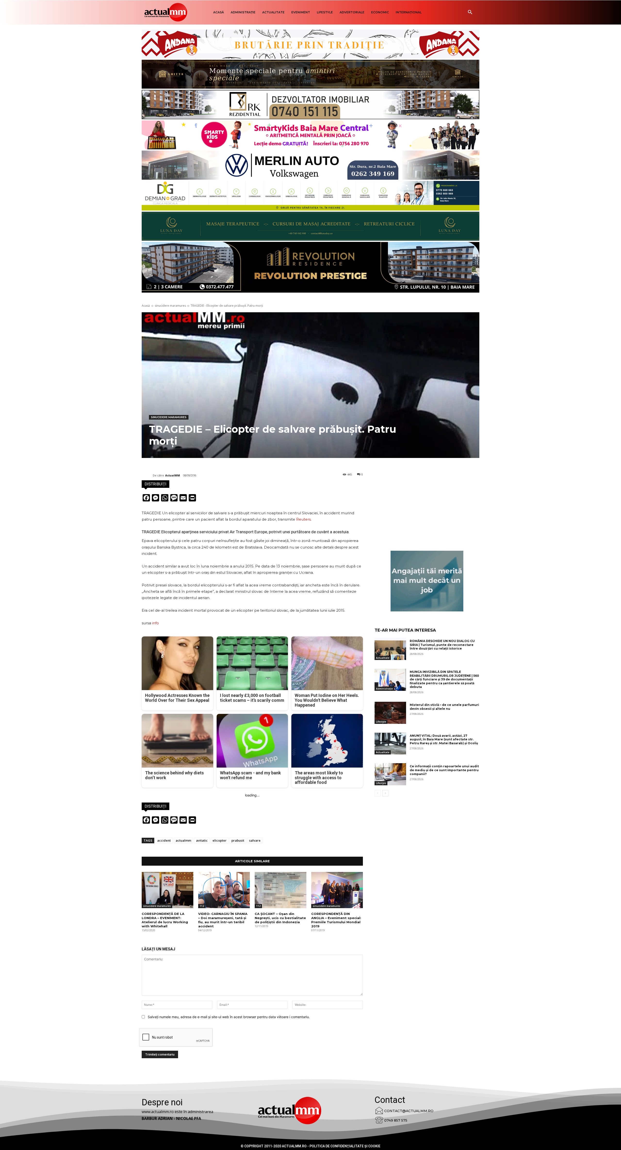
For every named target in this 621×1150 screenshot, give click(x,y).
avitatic (202, 840)
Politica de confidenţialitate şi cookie (345, 1146)
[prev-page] (378, 793)
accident (164, 840)
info (155, 623)
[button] (470, 12)
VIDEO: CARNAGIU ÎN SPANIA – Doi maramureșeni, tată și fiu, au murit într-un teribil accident (222, 920)
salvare (255, 840)
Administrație (384, 688)
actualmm (183, 840)
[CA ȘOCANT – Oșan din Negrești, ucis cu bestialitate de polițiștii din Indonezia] (280, 890)
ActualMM (172, 475)
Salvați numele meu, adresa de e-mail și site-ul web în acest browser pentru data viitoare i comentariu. (229, 1017)
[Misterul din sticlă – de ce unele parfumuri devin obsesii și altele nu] (390, 713)
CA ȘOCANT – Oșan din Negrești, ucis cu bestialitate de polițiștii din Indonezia (280, 918)
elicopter (219, 840)
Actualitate (382, 658)
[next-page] (385, 793)
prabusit (237, 840)
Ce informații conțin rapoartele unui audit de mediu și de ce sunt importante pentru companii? (444, 770)
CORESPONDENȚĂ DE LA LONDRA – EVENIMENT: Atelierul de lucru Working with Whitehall (165, 920)
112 (202, 906)
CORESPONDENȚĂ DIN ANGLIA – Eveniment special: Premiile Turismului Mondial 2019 (336, 920)
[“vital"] (427, 581)
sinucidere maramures (170, 306)
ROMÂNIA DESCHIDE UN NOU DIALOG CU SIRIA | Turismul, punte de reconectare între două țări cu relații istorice (442, 644)
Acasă (146, 306)
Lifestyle (381, 721)
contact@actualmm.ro (408, 1111)
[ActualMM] (147, 475)
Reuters (303, 519)
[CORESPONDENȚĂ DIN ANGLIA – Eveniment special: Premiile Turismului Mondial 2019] (337, 890)
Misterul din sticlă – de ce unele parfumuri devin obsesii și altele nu (444, 706)
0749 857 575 (395, 1120)
